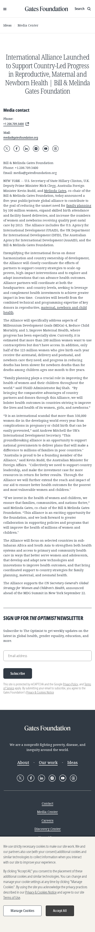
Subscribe (17, 673)
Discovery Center (47, 829)
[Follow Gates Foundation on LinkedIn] (26, 148)
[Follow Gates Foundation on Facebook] (16, 148)
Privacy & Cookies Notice (40, 692)
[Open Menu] (4, 9)
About (23, 762)
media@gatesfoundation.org (35, 173)
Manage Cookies (22, 910)
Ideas (7, 25)
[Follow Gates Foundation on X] (6, 148)
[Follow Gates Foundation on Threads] (55, 148)
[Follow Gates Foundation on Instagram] (36, 148)
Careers (47, 820)
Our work (48, 762)
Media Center (28, 25)
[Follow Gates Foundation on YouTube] (45, 148)
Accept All (60, 910)
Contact (47, 803)
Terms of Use (11, 897)
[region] (47, 884)
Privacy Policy (70, 684)
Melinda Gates (55, 191)
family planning (78, 205)
